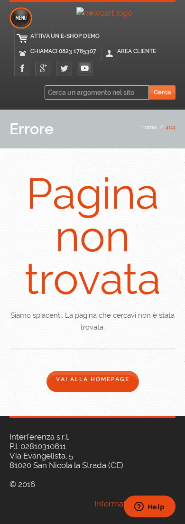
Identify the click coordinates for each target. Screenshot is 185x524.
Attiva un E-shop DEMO (65, 36)
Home (148, 127)
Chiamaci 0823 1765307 (63, 51)
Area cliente (136, 51)
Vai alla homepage (93, 379)
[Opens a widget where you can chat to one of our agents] (149, 507)
